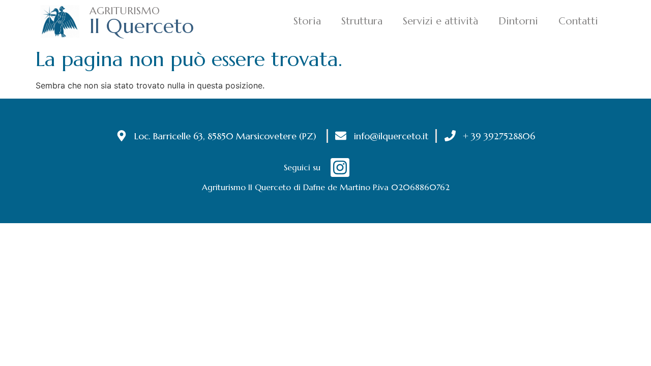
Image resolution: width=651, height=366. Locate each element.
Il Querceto (142, 26)
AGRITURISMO (125, 11)
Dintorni (518, 21)
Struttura (361, 21)
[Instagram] (340, 167)
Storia (307, 21)
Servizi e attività (440, 21)
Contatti (578, 21)
